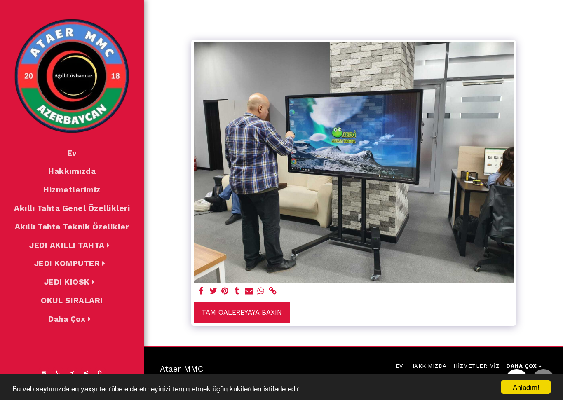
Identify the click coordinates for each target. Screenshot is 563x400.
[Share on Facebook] (201, 291)
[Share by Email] (248, 291)
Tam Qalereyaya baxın (242, 312)
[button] (72, 245)
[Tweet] (213, 291)
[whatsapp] (260, 291)
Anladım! (526, 387)
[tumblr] (236, 291)
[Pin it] (225, 291)
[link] (272, 291)
